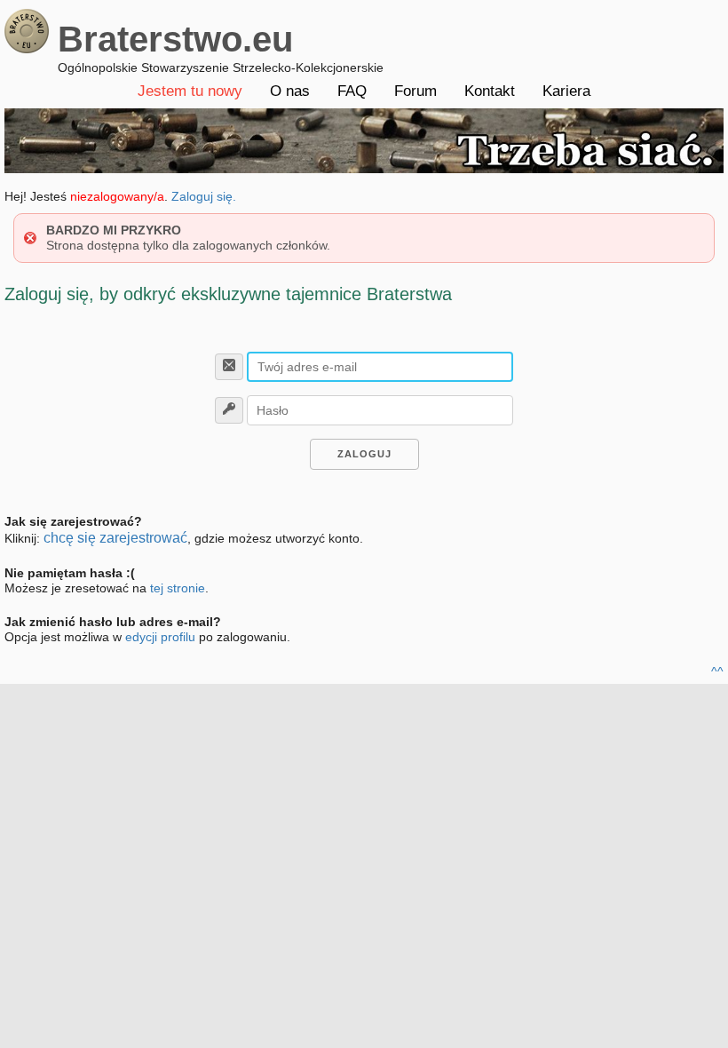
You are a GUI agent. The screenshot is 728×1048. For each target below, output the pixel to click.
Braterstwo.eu (175, 39)
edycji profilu (160, 637)
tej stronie (177, 588)
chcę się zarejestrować (115, 537)
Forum (415, 91)
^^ (717, 671)
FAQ (352, 91)
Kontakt (489, 91)
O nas (290, 91)
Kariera (566, 91)
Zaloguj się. (203, 196)
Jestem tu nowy (190, 91)
